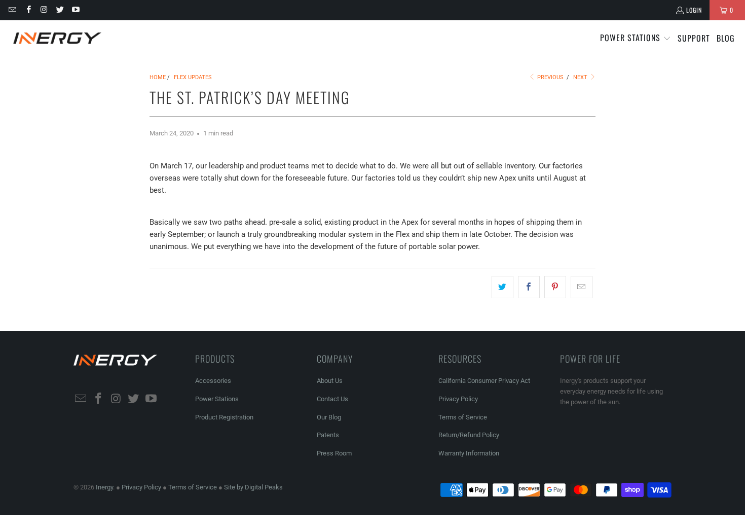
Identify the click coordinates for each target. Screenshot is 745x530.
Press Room (334, 453)
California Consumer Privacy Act (484, 380)
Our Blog (329, 417)
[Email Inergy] (12, 10)
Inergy (104, 487)
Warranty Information (468, 453)
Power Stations (217, 399)
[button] (635, 38)
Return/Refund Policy (468, 435)
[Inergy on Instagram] (44, 10)
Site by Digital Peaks (253, 487)
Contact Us (332, 399)
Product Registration (224, 417)
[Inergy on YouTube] (75, 10)
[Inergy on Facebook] (27, 10)
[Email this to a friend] (581, 287)
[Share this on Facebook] (529, 287)
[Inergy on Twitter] (59, 10)
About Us (330, 380)
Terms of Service (462, 417)
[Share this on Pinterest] (555, 287)
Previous (550, 77)
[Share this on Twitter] (502, 287)
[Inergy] (57, 38)
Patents (328, 435)
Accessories (213, 380)
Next (581, 77)
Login (694, 10)
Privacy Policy (458, 399)
